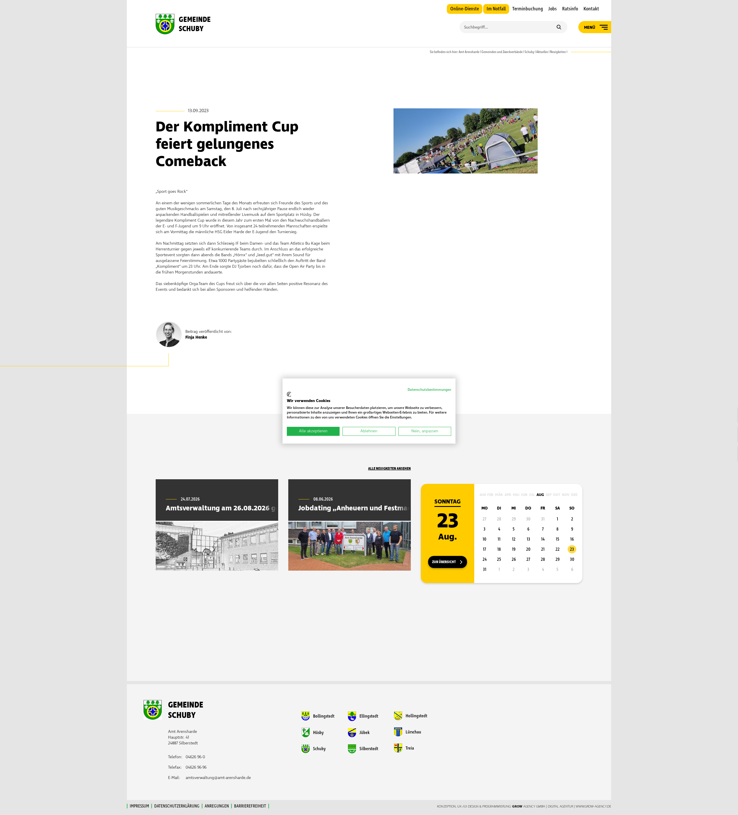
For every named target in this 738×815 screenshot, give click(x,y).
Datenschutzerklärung (176, 806)
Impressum (139, 806)
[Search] (559, 27)
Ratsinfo (570, 9)
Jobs (552, 9)
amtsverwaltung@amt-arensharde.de (218, 777)
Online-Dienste (464, 8)
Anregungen (217, 806)
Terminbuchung (527, 9)
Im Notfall (496, 8)
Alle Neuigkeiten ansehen (389, 468)
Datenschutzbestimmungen (429, 389)
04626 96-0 (195, 757)
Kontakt (591, 9)
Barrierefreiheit (250, 806)
